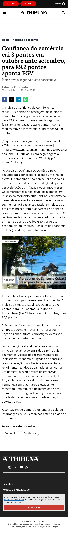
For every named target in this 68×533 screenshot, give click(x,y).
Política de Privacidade (14, 499)
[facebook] (4, 99)
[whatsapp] (25, 99)
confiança (29, 433)
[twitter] (11, 99)
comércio (10, 433)
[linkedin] (18, 99)
